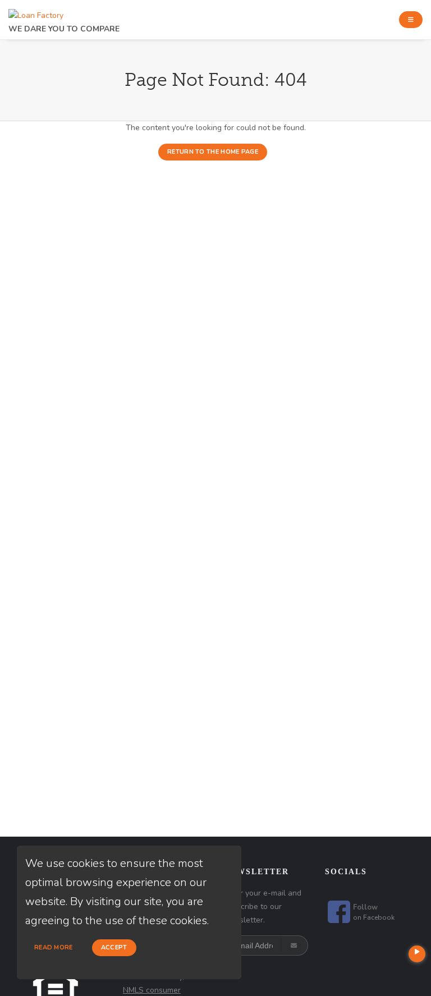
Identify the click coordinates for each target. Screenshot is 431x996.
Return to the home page (212, 152)
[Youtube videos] (417, 953)
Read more (53, 947)
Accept (114, 947)
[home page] (35, 12)
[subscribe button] (295, 945)
